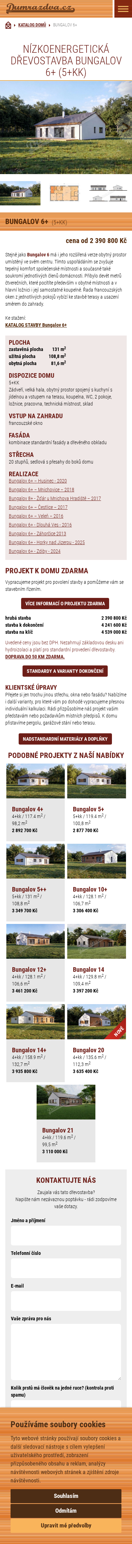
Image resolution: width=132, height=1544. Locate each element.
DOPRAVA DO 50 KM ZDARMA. (35, 656)
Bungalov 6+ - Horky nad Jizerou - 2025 (47, 542)
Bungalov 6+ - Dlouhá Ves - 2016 (40, 525)
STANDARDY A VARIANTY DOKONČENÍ (65, 671)
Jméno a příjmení (28, 1220)
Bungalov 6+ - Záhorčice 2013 (37, 533)
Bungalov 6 (38, 254)
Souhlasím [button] (66, 1495)
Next (122, 127)
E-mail (17, 1286)
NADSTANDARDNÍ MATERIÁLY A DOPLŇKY (65, 739)
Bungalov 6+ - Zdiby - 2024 (35, 551)
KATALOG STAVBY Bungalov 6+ (36, 325)
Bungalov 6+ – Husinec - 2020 (38, 481)
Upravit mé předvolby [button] (66, 1525)
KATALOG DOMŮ (32, 25)
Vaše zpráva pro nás (31, 1318)
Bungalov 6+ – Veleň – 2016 (36, 516)
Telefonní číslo (26, 1253)
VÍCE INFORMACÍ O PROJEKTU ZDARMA (65, 603)
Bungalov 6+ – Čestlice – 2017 (38, 507)
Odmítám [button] (66, 1510)
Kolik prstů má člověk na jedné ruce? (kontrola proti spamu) (62, 1391)
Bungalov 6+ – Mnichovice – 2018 (41, 489)
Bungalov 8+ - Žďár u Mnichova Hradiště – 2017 (55, 498)
